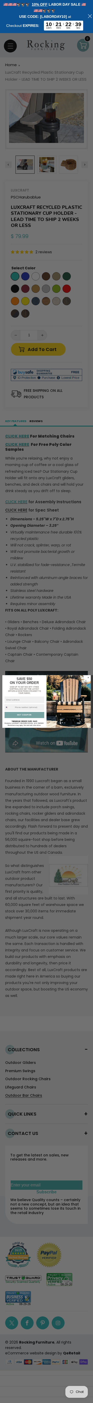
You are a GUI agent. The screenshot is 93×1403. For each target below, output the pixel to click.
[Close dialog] (88, 677)
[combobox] (9, 707)
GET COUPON (24, 715)
